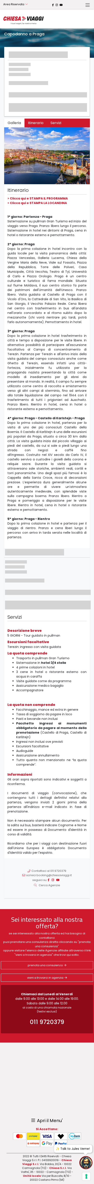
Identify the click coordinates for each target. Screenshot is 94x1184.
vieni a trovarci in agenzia (45, 978)
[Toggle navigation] (87, 5)
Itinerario (36, 122)
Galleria (14, 122)
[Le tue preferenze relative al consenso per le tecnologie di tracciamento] (86, 1176)
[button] (10, 155)
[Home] (23, 20)
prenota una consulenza (45, 965)
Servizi (55, 122)
